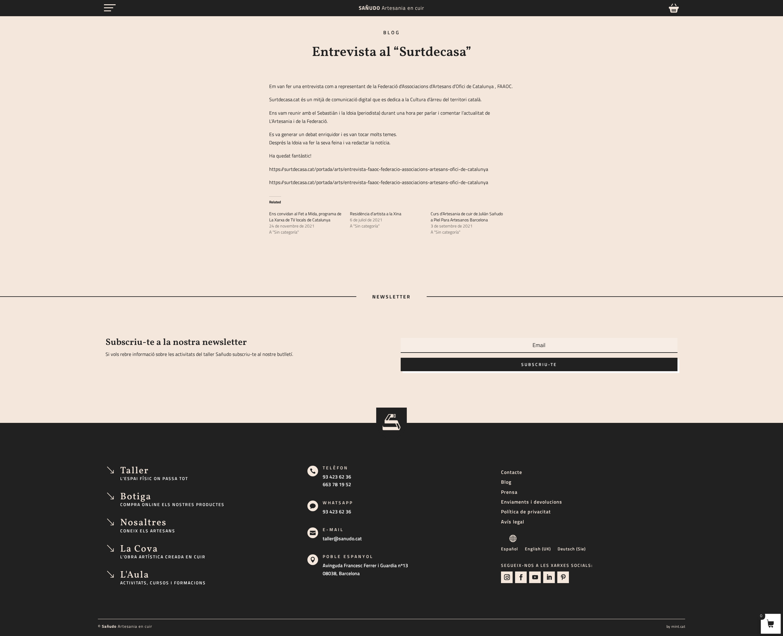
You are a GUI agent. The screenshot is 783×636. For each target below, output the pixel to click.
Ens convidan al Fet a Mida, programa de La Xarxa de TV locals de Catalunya (305, 216)
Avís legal (512, 521)
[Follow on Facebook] (521, 577)
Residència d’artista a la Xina (375, 213)
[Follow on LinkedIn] (549, 577)
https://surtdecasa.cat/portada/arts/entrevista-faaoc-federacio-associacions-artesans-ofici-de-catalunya (378, 169)
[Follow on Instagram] (507, 577)
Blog (506, 482)
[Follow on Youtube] (535, 577)
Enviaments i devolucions (531, 501)
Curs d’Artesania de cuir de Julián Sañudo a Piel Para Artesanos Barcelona (467, 216)
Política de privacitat (526, 511)
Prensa (509, 492)
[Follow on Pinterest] (563, 577)
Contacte (511, 472)
